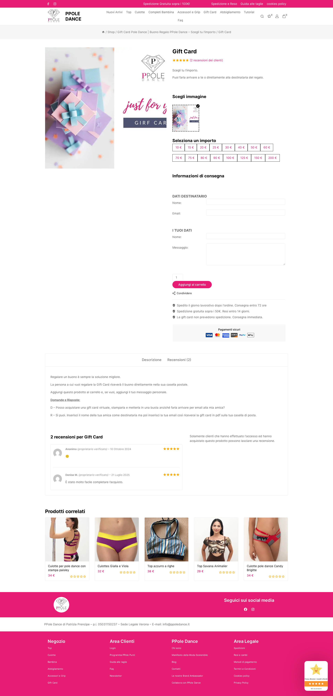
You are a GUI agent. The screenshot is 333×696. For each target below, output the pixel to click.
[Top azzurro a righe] (167, 473)
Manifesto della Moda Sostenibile (190, 655)
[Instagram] (55, 4)
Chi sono (176, 648)
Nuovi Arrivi (114, 12)
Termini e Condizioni (245, 668)
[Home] (103, 32)
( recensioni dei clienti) (206, 60)
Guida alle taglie (252, 4)
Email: (176, 217)
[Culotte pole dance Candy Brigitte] (266, 473)
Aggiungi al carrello (192, 288)
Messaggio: (180, 251)
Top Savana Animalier (212, 500)
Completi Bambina (161, 12)
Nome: (177, 206)
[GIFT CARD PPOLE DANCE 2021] (105, 108)
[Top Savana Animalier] (216, 473)
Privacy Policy (241, 682)
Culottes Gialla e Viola (113, 500)
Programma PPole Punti (122, 655)
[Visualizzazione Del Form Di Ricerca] (262, 16)
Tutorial (249, 12)
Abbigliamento (230, 12)
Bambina (52, 661)
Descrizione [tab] (151, 363)
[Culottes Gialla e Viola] (117, 473)
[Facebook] (48, 4)
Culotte (140, 12)
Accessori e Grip (188, 12)
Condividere (184, 296)
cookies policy (276, 4)
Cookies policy (241, 675)
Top (128, 12)
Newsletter (116, 675)
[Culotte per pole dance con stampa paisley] (67, 473)
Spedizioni (239, 648)
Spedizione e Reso (224, 4)
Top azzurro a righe (160, 500)
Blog (174, 661)
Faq (180, 20)
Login (113, 648)
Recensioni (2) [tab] (179, 363)
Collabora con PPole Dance (186, 682)
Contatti (176, 668)
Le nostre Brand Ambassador (187, 675)
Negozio (56, 641)
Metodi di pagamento (245, 661)
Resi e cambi (240, 655)
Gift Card (210, 12)
